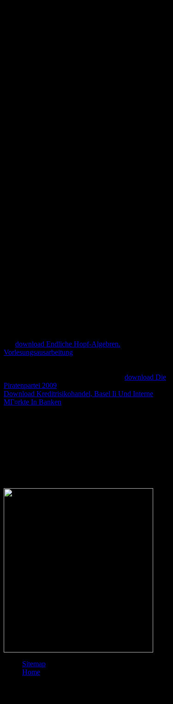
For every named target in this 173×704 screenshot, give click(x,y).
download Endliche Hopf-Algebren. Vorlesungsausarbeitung (62, 348)
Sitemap (34, 664)
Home (31, 672)
